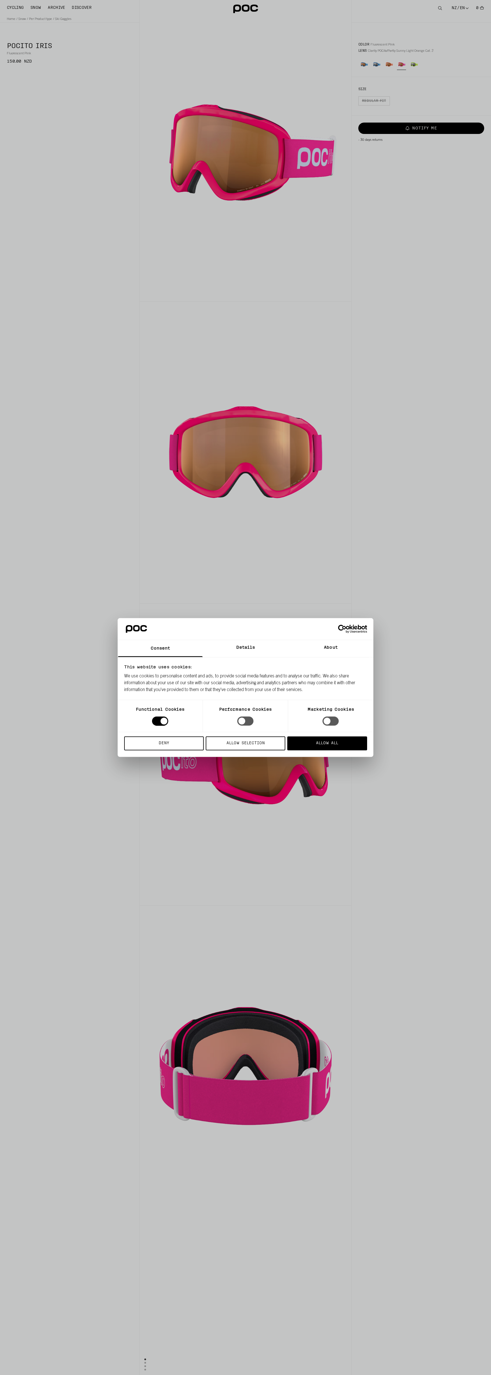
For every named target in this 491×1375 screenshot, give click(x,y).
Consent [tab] (160, 648)
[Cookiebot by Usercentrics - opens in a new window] (342, 629)
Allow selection (245, 743)
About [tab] (331, 648)
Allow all (327, 743)
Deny (164, 743)
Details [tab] (245, 648)
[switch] (245, 720)
